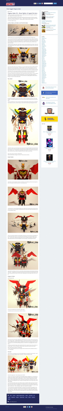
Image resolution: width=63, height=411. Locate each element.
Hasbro (27, 395)
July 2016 (43, 67)
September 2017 (44, 55)
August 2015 (43, 78)
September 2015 (44, 77)
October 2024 (44, 42)
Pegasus (17, 397)
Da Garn (14, 395)
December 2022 (44, 49)
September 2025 (44, 38)
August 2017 (43, 56)
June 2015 (43, 80)
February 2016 (44, 72)
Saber (26, 397)
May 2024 (43, 44)
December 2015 (44, 74)
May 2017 (43, 59)
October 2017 (44, 54)
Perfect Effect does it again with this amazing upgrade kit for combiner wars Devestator (51, 26)
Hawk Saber (30, 395)
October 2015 (44, 76)
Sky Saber (33, 397)
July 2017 (43, 57)
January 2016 (43, 73)
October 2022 (44, 51)
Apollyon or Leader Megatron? (50, 16)
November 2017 (44, 53)
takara (9, 399)
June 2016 (43, 68)
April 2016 (43, 70)
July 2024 (43, 43)
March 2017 (43, 60)
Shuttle (29, 397)
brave (10, 395)
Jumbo (9, 397)
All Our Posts (8, 0)
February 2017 (44, 61)
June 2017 (43, 58)
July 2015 (43, 79)
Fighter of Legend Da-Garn (20, 395)
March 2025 (43, 40)
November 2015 (44, 75)
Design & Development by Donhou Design (51, 408)
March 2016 (43, 71)
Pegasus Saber (22, 397)
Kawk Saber (13, 397)
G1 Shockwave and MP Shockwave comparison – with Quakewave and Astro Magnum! (47, 21)
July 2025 (43, 39)
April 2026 (43, 37)
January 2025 (43, 41)
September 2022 (44, 52)
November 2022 (44, 50)
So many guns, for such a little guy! (51, 29)
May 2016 (43, 69)
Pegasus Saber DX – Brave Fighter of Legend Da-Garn (22, 13)
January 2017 (43, 62)
